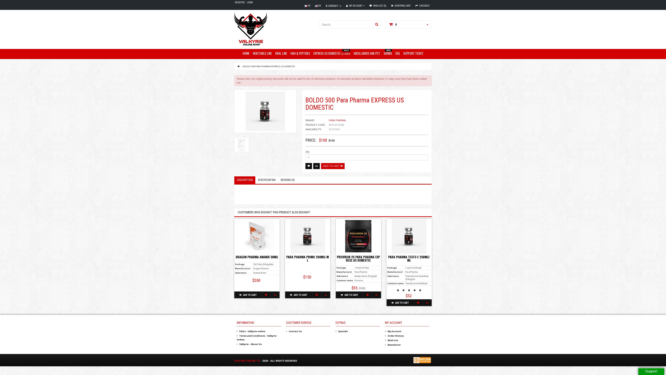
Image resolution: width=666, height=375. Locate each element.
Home (246, 53)
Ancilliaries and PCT (367, 53)
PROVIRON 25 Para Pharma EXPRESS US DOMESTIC (358, 259)
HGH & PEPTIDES (300, 53)
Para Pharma (337, 120)
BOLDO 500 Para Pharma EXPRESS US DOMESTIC (269, 66)
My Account (394, 331)
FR (308, 5)
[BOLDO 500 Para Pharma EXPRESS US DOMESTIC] (265, 111)
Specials (343, 331)
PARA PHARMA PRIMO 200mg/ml (307, 259)
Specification (266, 180)
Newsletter (394, 344)
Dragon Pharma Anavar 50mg (257, 257)
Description (245, 180)
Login (250, 2)
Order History (396, 335)
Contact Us (295, 331)
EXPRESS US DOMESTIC (331, 53)
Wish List (393, 340)
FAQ (397, 53)
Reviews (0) (288, 180)
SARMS (388, 53)
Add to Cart (331, 166)
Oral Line (281, 53)
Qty (307, 151)
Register (240, 2)
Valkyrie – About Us (250, 344)
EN (319, 5)
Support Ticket (413, 53)
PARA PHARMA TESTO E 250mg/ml (409, 259)
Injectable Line (262, 53)
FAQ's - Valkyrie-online (252, 331)
